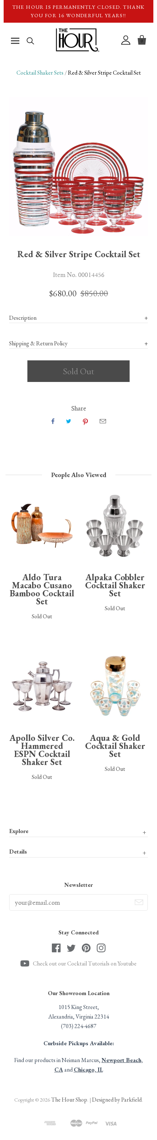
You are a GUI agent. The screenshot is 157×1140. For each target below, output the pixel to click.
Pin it (85, 421)
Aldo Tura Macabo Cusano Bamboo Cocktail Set (42, 589)
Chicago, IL (88, 1069)
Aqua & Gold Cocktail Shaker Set (115, 746)
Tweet (68, 421)
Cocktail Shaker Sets (40, 72)
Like (52, 421)
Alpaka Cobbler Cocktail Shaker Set (115, 585)
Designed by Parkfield (117, 1099)
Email (103, 421)
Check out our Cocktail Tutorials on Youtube (85, 963)
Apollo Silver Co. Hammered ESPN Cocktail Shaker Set (41, 750)
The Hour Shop (69, 1099)
